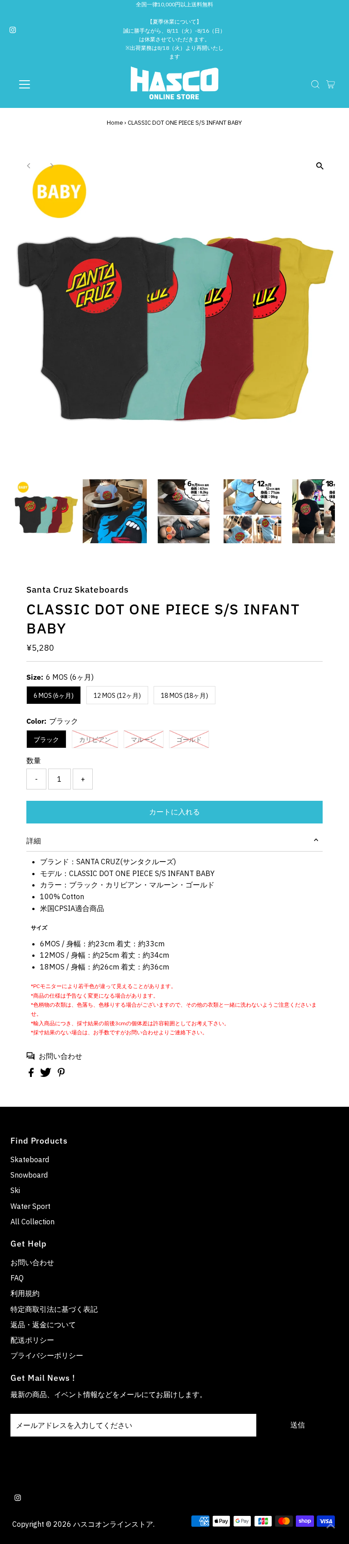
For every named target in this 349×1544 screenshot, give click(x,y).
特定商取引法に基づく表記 (54, 1309)
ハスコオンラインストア (113, 1524)
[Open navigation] (51, 84)
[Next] (51, 166)
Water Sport (30, 1206)
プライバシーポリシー (46, 1355)
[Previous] (29, 166)
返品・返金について (43, 1324)
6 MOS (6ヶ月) (54, 696)
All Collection (32, 1221)
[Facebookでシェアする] (32, 1074)
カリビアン (95, 739)
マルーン (143, 739)
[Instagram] (12, 30)
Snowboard (29, 1174)
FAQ (17, 1277)
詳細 (33, 840)
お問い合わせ (60, 1056)
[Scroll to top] (331, 1526)
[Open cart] (330, 84)
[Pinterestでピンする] (61, 1074)
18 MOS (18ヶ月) (184, 696)
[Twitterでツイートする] (46, 1074)
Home (115, 123)
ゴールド (189, 739)
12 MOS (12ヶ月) (117, 696)
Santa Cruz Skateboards (77, 589)
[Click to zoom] (320, 166)
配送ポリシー (32, 1339)
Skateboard (29, 1159)
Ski (15, 1190)
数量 (33, 760)
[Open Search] (315, 84)
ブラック (46, 739)
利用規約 (25, 1293)
